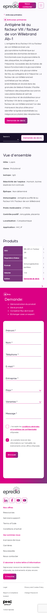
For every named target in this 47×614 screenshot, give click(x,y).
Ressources (9, 512)
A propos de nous (11, 540)
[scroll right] (42, 286)
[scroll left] (4, 286)
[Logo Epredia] (23, 491)
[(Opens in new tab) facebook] (12, 500)
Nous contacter (10, 556)
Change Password (31, 593)
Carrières (7, 545)
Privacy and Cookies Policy (34, 587)
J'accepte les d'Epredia (24, 429)
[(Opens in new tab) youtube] (18, 500)
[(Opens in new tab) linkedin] (5, 500)
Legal (5, 587)
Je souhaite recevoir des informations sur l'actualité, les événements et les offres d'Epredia (25, 443)
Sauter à (6, 136)
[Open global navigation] (41, 5)
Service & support (11, 518)
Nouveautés (9, 551)
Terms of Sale (9, 523)
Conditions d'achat (12, 529)
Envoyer (12, 454)
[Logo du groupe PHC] (23, 603)
